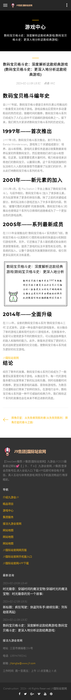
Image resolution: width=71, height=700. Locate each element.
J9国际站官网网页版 (15, 550)
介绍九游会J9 (11, 497)
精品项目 (8, 503)
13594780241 (18, 655)
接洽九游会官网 (12, 523)
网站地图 (8, 530)
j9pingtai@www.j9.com (22, 663)
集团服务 (8, 517)
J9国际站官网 (59, 688)
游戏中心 (8, 510)
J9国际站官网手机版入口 (17, 556)
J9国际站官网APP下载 (16, 563)
